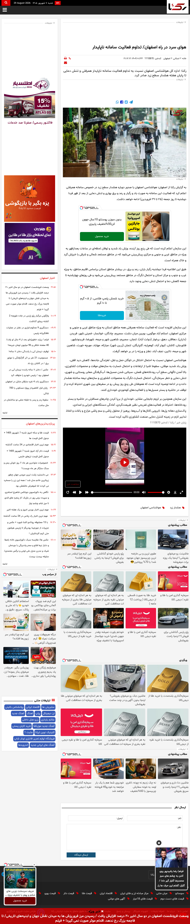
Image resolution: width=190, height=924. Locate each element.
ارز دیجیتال (49, 713)
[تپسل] (81, 208)
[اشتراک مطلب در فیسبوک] (121, 103)
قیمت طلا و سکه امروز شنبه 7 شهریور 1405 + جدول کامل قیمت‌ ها (26, 435)
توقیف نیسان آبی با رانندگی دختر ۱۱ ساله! (29, 351)
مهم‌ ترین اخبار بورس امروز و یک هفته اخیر (28, 509)
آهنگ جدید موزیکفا (44, 726)
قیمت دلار (69, 893)
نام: (179, 818)
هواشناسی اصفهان (150, 507)
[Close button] (34, 865)
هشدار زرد (175, 507)
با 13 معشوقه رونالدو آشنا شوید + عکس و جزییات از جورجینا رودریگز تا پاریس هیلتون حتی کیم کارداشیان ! (28, 528)
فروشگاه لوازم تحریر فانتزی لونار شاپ (34, 739)
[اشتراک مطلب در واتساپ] (117, 103)
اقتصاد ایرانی (33, 707)
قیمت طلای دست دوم (172, 899)
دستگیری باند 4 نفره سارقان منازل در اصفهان (27, 381)
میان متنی (162, 893)
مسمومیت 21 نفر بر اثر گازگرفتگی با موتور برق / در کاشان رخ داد (28, 360)
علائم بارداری (48, 720)
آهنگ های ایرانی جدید (43, 745)
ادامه (5, 413)
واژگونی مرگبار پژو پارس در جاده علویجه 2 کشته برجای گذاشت (29, 318)
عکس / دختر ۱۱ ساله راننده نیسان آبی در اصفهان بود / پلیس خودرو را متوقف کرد (29, 372)
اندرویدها (23, 745)
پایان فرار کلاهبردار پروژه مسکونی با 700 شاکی (29, 390)
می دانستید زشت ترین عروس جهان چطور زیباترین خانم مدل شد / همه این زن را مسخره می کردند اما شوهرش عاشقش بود (26, 480)
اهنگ (30, 713)
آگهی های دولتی (117, 899)
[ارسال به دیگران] (65, 63)
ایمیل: (119, 818)
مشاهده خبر (73, 484)
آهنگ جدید (18, 713)
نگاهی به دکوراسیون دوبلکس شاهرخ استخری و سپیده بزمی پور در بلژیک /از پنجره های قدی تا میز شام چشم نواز (26, 498)
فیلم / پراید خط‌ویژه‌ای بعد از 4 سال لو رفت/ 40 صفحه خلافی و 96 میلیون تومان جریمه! (27, 342)
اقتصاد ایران (106, 893)
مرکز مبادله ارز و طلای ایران (134, 893)
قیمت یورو (50, 893)
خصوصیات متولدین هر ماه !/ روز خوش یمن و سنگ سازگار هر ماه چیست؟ (26, 465)
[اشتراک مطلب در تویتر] (126, 103)
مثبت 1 (28, 732)
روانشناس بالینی (14, 707)
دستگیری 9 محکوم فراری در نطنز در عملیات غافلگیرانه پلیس (27, 330)
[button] (159, 843)
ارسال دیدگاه (81, 855)
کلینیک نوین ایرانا (45, 732)
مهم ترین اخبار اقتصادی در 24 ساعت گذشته (27, 444)
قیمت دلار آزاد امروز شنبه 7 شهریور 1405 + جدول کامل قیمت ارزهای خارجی (28, 453)
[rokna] (178, 7)
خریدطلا (102, 315)
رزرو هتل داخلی (30, 720)
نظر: (179, 827)
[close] (102, 911)
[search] (5, 3)
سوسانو (180, 893)
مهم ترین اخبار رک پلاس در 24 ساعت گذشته (26, 516)
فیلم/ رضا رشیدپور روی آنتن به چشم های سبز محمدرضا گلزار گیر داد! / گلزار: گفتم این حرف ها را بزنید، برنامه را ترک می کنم (171, 879)
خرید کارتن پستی (21, 726)
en (57, 3)
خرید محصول (102, 236)
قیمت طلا (87, 893)
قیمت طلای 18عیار (143, 899)
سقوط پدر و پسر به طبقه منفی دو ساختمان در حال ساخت (26, 402)
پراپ (37, 713)
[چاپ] (65, 58)
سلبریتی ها (48, 707)
